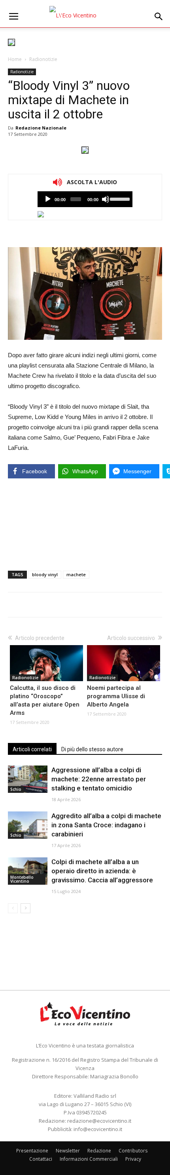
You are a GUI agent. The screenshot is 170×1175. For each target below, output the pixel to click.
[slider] (119, 198)
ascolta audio (48, 199)
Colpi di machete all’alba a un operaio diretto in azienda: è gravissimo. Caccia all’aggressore (102, 871)
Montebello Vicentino (22, 879)
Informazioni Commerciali (89, 1159)
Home (15, 59)
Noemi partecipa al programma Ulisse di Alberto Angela (116, 696)
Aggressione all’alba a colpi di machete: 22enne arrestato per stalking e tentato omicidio (98, 779)
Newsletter (68, 1150)
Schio (15, 789)
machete (76, 574)
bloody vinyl (45, 574)
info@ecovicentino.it (98, 1129)
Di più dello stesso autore (92, 749)
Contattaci (40, 1159)
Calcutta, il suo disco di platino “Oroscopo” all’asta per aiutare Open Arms (44, 700)
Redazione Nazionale (40, 128)
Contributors (133, 1150)
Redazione (99, 1150)
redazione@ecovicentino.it (99, 1120)
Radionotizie (43, 59)
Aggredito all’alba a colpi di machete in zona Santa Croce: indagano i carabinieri (106, 825)
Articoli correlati (32, 749)
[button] (159, 16)
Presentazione (32, 1150)
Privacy (133, 1159)
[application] (85, 199)
